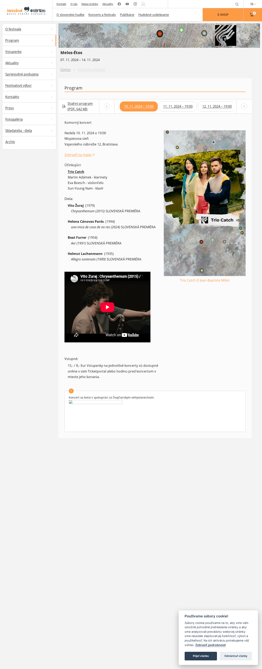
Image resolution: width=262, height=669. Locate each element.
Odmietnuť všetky (235, 656)
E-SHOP (223, 14)
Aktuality (107, 4)
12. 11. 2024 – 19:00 (217, 106)
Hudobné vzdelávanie (153, 14)
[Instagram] (135, 4)
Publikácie (127, 14)
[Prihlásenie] (143, 4)
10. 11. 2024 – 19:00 (139, 106)
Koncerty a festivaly (102, 14)
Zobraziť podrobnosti (210, 645)
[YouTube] (127, 4)
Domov (65, 69)
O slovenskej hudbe (70, 14)
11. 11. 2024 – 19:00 (178, 106)
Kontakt (61, 4)
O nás (73, 4)
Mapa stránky (89, 4)
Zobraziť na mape (79, 155)
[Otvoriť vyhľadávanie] (237, 4)
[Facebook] (119, 4)
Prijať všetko (201, 656)
